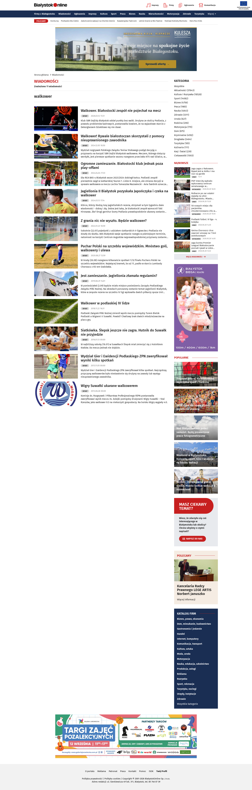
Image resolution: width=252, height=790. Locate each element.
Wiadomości (64, 14)
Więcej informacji (186, 599)
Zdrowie (187, 14)
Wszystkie (179, 86)
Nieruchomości (156, 14)
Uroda (177, 118)
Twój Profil (161, 771)
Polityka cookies (112, 778)
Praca (122, 14)
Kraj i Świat (180, 151)
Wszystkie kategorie (187, 704)
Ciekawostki (180, 155)
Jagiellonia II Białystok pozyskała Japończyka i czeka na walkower (124, 193)
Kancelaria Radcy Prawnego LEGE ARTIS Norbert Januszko (194, 590)
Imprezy (155, 5)
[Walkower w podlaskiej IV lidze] (56, 311)
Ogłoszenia (189, 5)
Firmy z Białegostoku (44, 14)
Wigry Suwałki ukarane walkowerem (109, 386)
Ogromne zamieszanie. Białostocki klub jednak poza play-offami (122, 166)
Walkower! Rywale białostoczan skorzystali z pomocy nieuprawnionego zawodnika (122, 138)
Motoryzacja (173, 14)
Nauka (142, 14)
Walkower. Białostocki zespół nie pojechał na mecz (121, 111)
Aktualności (180, 90)
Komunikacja (210, 5)
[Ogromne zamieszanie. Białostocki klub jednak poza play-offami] (56, 173)
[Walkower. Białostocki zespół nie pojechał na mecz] (56, 118)
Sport (114, 14)
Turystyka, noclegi (186, 689)
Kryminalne (180, 135)
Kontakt (132, 771)
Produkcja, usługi (186, 668)
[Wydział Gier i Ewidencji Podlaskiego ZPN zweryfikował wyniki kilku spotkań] (56, 366)
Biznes (132, 14)
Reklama (182, 674)
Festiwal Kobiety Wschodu (176, 21)
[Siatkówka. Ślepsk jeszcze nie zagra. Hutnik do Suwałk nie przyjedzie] (56, 339)
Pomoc (142, 771)
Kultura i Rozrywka (184, 94)
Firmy (171, 5)
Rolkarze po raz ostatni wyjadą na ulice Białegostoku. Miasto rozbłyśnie (202, 196)
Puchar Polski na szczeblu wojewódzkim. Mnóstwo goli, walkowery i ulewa (124, 248)
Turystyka (199, 14)
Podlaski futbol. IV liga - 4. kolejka (204, 220)
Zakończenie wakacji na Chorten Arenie (98, 21)
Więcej (211, 14)
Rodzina (178, 123)
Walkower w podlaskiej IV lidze (105, 303)
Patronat (113, 771)
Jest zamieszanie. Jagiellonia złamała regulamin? (119, 276)
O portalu (89, 771)
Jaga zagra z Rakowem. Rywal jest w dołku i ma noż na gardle (203, 171)
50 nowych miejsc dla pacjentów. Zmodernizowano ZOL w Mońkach (203, 208)
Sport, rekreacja (185, 684)
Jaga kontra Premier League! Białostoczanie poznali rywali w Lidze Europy (202, 245)
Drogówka (179, 139)
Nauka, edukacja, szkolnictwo (193, 663)
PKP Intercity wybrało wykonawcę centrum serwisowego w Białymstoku (201, 183)
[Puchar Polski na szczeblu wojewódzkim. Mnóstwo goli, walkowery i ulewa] (56, 256)
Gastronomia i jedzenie (189, 628)
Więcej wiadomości (194, 257)
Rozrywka (182, 678)
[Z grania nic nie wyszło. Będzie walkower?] (56, 228)
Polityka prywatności (92, 778)
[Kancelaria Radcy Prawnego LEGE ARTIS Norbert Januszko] (196, 570)
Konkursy (54, 21)
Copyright (127, 778)
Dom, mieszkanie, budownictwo (194, 623)
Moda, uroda (183, 653)
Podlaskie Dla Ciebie (70, 21)
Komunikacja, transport (189, 643)
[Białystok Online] (50, 5)
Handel (181, 633)
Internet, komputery (187, 638)
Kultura (103, 14)
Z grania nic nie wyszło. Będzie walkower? (114, 221)
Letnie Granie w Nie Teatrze (150, 21)
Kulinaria (179, 147)
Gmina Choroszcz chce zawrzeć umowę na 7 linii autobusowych (203, 233)
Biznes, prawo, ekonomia (190, 619)
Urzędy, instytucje (186, 693)
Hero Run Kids (196, 21)
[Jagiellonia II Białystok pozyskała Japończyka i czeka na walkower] (56, 201)
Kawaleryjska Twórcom (127, 21)
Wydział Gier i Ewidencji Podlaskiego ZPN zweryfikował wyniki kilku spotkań (124, 358)
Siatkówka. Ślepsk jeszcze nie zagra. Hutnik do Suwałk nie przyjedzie (123, 332)
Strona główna (41, 75)
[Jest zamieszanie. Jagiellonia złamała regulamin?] (56, 283)
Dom (176, 131)
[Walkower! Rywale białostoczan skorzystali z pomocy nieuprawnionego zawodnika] (56, 146)
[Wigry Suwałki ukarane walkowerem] (56, 394)
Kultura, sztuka (185, 648)
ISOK (151, 771)
